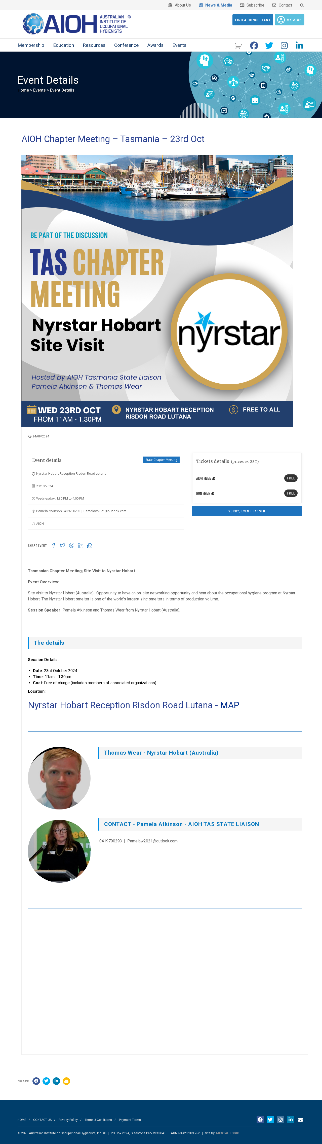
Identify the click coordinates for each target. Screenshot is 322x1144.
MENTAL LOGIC (227, 1133)
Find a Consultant (253, 20)
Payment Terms (130, 1120)
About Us (182, 5)
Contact (284, 5)
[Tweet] (46, 1081)
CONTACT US (42, 1120)
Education (63, 45)
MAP (229, 705)
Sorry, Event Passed (246, 511)
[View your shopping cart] (239, 45)
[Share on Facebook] (36, 1081)
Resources (94, 45)
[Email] (66, 1081)
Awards (155, 45)
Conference (126, 45)
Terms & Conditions (98, 1120)
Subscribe (254, 5)
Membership (31, 45)
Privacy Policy (68, 1120)
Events (179, 45)
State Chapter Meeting (161, 460)
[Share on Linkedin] (56, 1081)
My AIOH (294, 20)
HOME (22, 1120)
